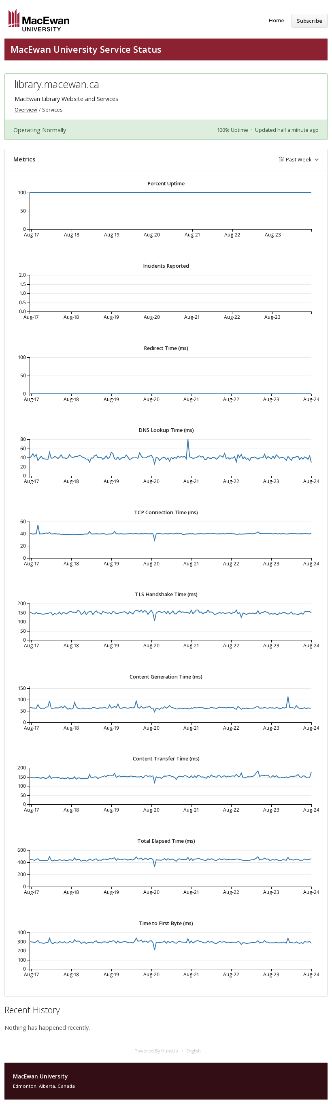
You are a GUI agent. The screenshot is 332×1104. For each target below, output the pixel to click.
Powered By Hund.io (156, 1051)
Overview (26, 109)
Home (276, 20)
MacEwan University (40, 1076)
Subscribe (309, 20)
